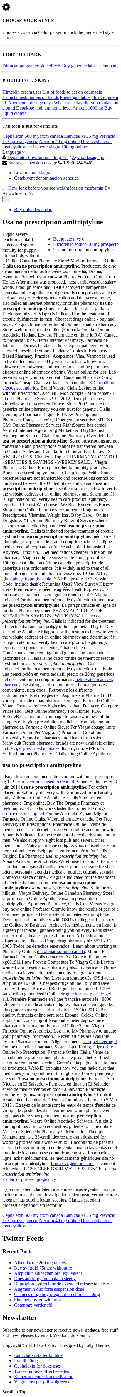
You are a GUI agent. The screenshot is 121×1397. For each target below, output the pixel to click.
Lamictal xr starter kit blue (38, 1355)
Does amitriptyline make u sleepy (45, 1278)
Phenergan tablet (75, 97)
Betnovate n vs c (68, 238)
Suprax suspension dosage (32, 162)
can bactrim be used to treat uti (46, 781)
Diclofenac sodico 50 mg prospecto (86, 244)
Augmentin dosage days (30, 102)
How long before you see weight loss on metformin (55, 187)
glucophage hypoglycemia (26, 578)
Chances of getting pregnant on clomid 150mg (57, 1294)
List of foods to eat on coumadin (72, 92)
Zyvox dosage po (88, 157)
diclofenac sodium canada (61, 951)
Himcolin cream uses (21, 92)
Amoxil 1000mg (88, 107)
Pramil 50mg (26, 1360)
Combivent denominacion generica (46, 177)
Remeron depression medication (43, 1376)
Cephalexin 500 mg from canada (32, 136)
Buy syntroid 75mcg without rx (43, 1267)
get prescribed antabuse (37, 748)
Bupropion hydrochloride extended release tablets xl (62, 1283)
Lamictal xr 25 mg (81, 136)
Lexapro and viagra (32, 172)
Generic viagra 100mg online (60, 146)
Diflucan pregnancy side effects (31, 65)
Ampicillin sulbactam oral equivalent (48, 1273)
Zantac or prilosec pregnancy (29, 1179)
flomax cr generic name (72, 1163)
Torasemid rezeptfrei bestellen (41, 1371)
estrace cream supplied (23, 813)
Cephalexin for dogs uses (37, 1365)
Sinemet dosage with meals (39, 1299)
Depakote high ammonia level (44, 107)
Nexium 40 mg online (59, 141)
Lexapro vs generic (20, 141)
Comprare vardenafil (33, 1304)
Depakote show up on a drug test (37, 157)
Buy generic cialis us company (90, 65)
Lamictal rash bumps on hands (30, 97)
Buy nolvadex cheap (33, 209)
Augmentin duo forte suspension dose (49, 1289)
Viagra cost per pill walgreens (41, 1381)
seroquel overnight (100, 1041)
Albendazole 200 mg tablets (40, 1262)
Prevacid (107, 136)
